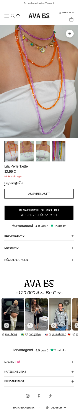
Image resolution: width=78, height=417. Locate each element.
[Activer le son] (66, 303)
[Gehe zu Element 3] (43, 151)
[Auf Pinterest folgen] (39, 396)
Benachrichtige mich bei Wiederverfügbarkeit (39, 213)
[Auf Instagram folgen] (28, 396)
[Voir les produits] (6, 325)
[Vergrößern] (13, 314)
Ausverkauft (39, 193)
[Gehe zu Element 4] (58, 151)
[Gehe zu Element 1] (11, 151)
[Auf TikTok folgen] (50, 396)
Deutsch (56, 407)
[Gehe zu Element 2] (27, 151)
